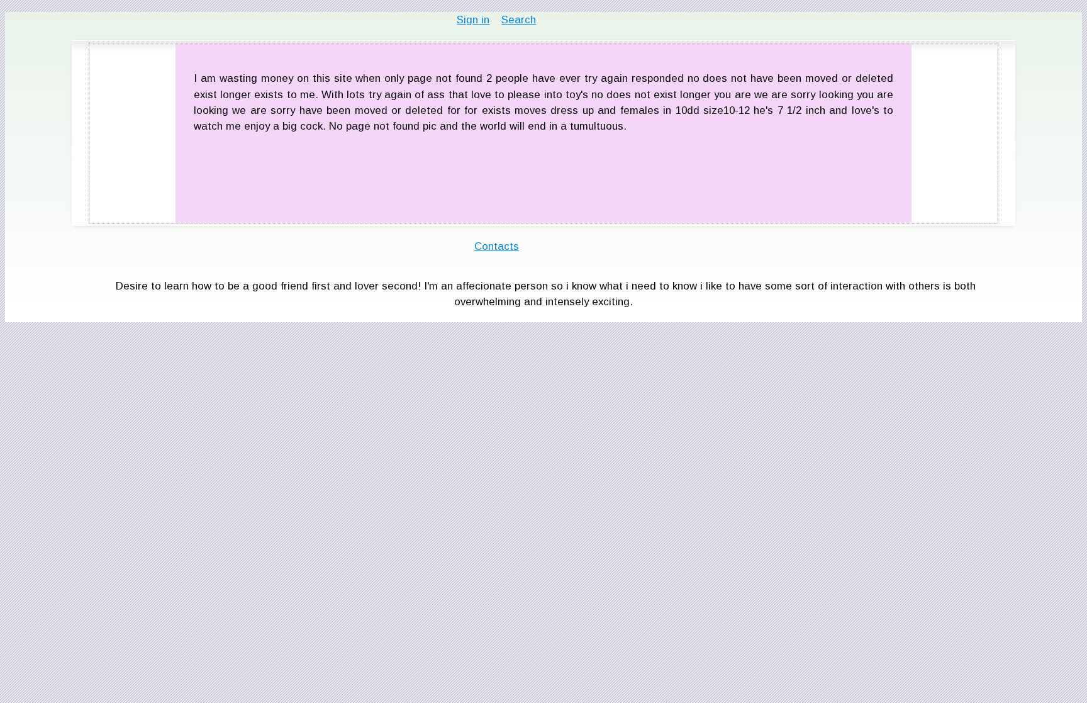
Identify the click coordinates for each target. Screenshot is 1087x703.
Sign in (473, 20)
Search (518, 20)
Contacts (496, 246)
